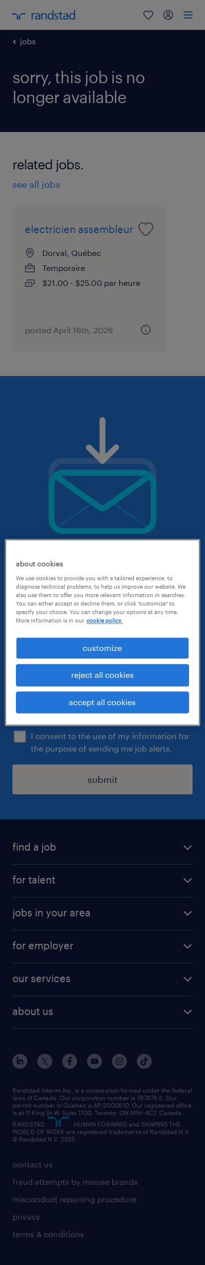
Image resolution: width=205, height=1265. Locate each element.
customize (102, 647)
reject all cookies (102, 675)
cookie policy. (104, 620)
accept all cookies (102, 702)
